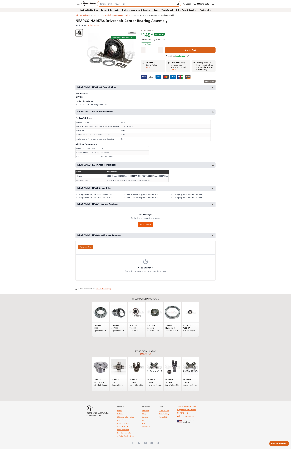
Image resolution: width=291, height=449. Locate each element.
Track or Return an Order (186, 406)
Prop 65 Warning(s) (103, 289)
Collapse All (209, 81)
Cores (119, 411)
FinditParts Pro (122, 423)
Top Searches (205, 10)
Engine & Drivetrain (110, 10)
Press (144, 423)
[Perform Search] (178, 3)
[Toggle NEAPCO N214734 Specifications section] (213, 112)
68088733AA (152, 176)
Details (148, 67)
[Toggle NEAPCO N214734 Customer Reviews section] (213, 204)
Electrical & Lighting (89, 10)
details (174, 69)
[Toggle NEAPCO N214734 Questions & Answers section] (213, 235)
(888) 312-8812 (182, 413)
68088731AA (132, 176)
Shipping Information (125, 417)
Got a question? (279, 443)
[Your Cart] (213, 4)
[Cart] (213, 4)
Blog (144, 414)
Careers (145, 417)
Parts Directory (123, 430)
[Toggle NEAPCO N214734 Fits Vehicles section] (213, 188)
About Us (145, 411)
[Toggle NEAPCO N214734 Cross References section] (213, 165)
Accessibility (163, 417)
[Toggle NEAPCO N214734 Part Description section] (213, 87)
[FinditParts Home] (89, 4)
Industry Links (122, 426)
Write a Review (93, 25)
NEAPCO (79, 97)
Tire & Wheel (167, 10)
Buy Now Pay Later (124, 433)
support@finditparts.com (186, 410)
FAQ (143, 420)
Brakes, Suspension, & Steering (136, 10)
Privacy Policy (164, 414)
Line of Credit (122, 420)
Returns (120, 414)
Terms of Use (164, 411)
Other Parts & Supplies (186, 10)
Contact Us (146, 426)
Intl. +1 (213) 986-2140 (185, 416)
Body (156, 10)
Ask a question (85, 247)
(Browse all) (145, 354)
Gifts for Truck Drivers (125, 436)
